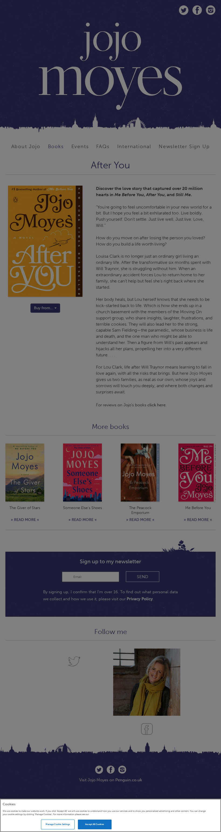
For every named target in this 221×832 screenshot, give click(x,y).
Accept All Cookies (94, 824)
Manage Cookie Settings (58, 824)
